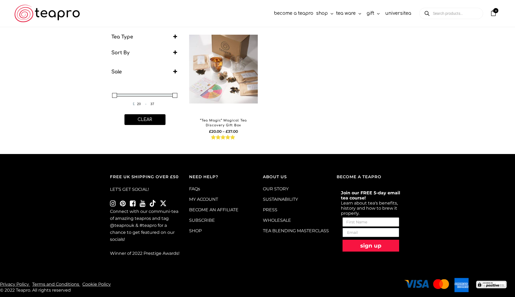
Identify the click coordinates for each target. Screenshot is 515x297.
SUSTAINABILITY (280, 199)
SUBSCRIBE (202, 220)
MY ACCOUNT (203, 199)
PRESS (270, 209)
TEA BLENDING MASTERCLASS (296, 230)
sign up (370, 245)
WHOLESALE (277, 220)
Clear (145, 119)
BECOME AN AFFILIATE (213, 209)
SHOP (195, 230)
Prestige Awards (161, 253)
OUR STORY (276, 188)
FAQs (194, 188)
